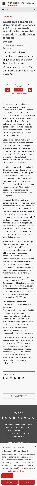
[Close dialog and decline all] (35, 445)
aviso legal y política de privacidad (16, 471)
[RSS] (33, 418)
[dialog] (18, 465)
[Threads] (29, 418)
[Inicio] (19, 4)
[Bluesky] (25, 418)
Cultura (7, 16)
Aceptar (26, 482)
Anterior (7, 90)
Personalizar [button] (7, 476)
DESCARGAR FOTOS (19, 396)
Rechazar (10, 482)
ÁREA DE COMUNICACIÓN (18, 442)
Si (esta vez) (18, 89)
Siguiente (30, 90)
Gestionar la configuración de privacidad (19, 93)
